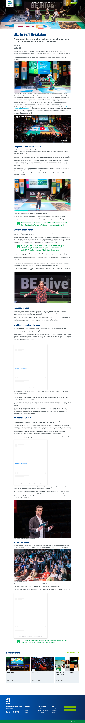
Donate (73, 2)
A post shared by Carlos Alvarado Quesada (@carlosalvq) (30, 636)
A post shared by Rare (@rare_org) (31, 387)
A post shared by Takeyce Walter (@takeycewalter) (31, 483)
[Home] (15, 701)
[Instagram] (9, 712)
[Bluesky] (18, 712)
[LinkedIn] (7, 712)
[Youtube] (15, 712)
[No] (83, 721)
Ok (71, 721)
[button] (68, 3)
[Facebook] (13, 712)
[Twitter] (11, 712)
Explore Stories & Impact (70, 652)
